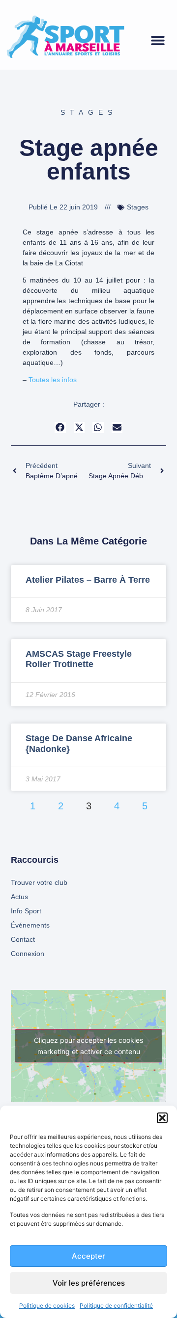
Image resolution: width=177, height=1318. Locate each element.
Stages (88, 112)
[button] (162, 1118)
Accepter (88, 1256)
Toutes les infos (53, 380)
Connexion (27, 953)
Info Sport (26, 911)
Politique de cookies (47, 1305)
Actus (19, 897)
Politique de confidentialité (116, 1305)
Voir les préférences (89, 1283)
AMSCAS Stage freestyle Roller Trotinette (79, 659)
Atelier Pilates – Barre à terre (88, 580)
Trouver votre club (39, 882)
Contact (23, 939)
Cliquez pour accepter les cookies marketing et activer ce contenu (88, 1046)
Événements (30, 925)
